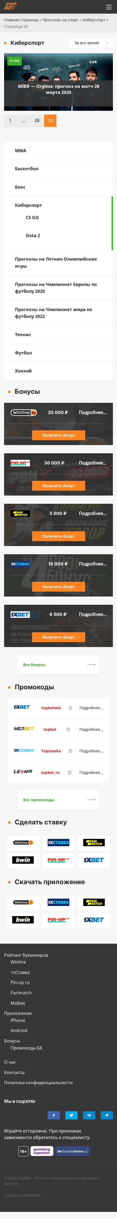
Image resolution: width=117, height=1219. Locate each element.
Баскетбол (26, 169)
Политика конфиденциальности (38, 1083)
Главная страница (21, 19)
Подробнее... (92, 412)
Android (19, 1030)
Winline (18, 962)
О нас (10, 1062)
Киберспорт (94, 19)
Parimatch (21, 993)
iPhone (18, 1020)
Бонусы (12, 1041)
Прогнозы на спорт (60, 19)
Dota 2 (33, 236)
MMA (20, 151)
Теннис (23, 335)
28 (37, 120)
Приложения (18, 1013)
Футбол (23, 353)
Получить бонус (58, 435)
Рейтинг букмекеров (26, 955)
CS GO (32, 217)
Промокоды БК (26, 1048)
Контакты (14, 1072)
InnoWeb (32, 1195)
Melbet (18, 1003)
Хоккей (23, 371)
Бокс (20, 187)
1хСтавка (20, 972)
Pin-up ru (20, 982)
